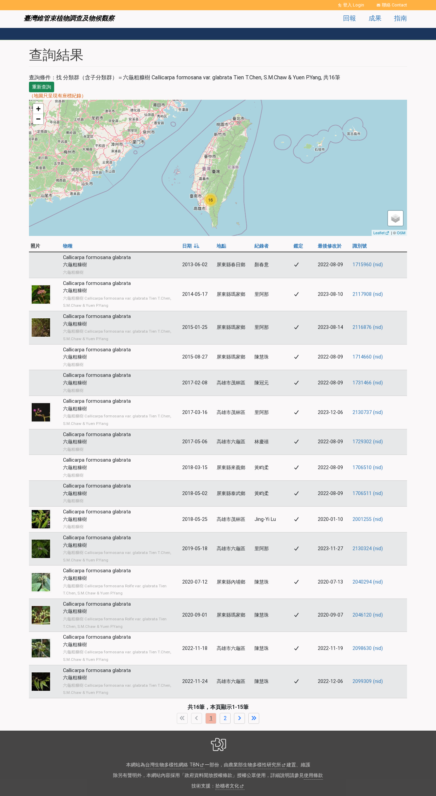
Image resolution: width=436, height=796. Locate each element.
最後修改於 (330, 246)
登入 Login (353, 4)
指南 (400, 18)
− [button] (38, 119)
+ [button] (38, 109)
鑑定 (298, 246)
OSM (401, 232)
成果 (375, 18)
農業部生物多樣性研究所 (255, 765)
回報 (349, 18)
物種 (68, 246)
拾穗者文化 (227, 786)
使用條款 (313, 775)
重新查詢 (41, 87)
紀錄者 (261, 246)
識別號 (360, 246)
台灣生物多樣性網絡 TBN (172, 765)
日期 (191, 246)
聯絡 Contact (394, 4)
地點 (221, 246)
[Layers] (395, 218)
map (217, 168)
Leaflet (379, 232)
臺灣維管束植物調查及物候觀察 (69, 18)
